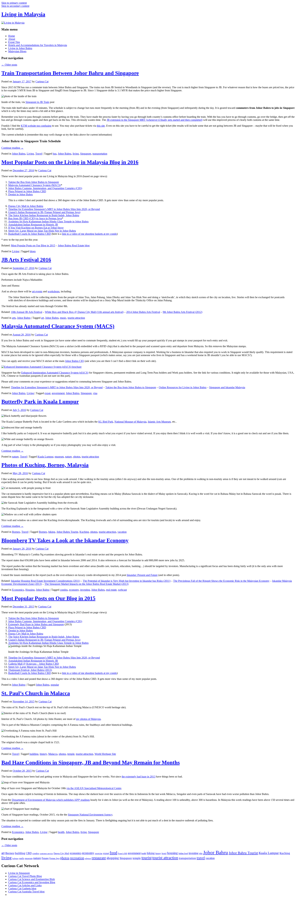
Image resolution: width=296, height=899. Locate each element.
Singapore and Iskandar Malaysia (227, 387)
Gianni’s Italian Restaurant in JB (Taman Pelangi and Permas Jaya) (44, 212)
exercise (98, 853)
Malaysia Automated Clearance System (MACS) (34, 185)
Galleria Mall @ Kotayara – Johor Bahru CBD (33, 663)
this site (101, 125)
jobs (200, 853)
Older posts (9, 64)
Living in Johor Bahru (20, 48)
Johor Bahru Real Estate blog (74, 245)
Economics (18, 589)
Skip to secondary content (15, 5)
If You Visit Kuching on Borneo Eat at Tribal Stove (36, 227)
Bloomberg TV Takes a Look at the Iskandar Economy (64, 540)
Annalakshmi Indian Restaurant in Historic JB (33, 224)
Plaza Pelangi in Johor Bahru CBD (27, 191)
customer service (46, 853)
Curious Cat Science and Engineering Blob (31, 879)
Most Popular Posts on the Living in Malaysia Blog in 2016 (69, 162)
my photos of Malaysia (88, 719)
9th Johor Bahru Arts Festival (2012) (182, 312)
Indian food (183, 853)
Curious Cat (41, 81)
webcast (122, 589)
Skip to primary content (14, 2)
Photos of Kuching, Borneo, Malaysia (45, 465)
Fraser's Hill (122, 853)
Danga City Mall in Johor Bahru (25, 206)
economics (75, 853)
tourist (146, 858)
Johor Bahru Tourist (67, 531)
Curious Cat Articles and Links (25, 885)
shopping (113, 858)
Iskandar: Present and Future (142, 575)
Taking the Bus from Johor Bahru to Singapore (33, 182)
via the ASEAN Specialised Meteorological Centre (93, 788)
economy (74, 589)
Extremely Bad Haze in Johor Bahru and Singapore (36, 624)
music (63, 317)
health (61, 832)
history (43, 753)
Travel (38, 153)
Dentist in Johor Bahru (20, 194)
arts (14, 317)
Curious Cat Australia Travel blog (26, 891)
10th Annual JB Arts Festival (26, 312)
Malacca (52, 753)
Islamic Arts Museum (159, 421)
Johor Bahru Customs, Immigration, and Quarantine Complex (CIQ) (45, 188)
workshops (53, 291)
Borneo (16, 531)
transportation (99, 153)
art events (37, 291)
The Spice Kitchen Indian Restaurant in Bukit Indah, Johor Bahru (43, 215)
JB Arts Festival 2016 (26, 260)
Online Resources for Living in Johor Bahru (182, 387)
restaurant (99, 858)
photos (76, 456)
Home (11, 35)
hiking (51, 531)
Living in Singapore (19, 873)
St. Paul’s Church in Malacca (35, 693)
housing (172, 853)
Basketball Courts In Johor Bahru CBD (29, 233)
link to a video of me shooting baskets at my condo (89, 233)
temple (71, 753)
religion (88, 858)
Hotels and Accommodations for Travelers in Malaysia (37, 45)
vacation (122, 531)
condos (64, 589)
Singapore (85, 153)
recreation (77, 858)
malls (21, 858)
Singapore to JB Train (37, 102)
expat (47, 393)
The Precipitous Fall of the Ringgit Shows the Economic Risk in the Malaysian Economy (221, 580)
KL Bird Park (105, 421)
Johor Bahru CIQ (74, 361)
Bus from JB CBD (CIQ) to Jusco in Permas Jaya (35, 218)
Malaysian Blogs (17, 51)
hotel (164, 853)
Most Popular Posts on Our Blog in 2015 (33, 245)
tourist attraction (76, 317)
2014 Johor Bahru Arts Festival (143, 312)
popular (55, 684)
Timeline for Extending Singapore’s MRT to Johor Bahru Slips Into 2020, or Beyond (54, 209)
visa (95, 393)
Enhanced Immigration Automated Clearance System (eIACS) (54, 372)
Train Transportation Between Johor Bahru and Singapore (70, 73)
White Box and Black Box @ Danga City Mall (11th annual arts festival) (84, 312)
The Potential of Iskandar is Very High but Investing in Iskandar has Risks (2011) (126, 580)
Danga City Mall (61, 853)
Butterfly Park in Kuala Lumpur (40, 401)
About (11, 39)
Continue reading (12, 147)
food (113, 853)
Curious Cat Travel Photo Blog (25, 876)
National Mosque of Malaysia (130, 421)
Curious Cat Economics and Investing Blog (31, 882)
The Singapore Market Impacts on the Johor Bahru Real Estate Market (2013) (86, 583)
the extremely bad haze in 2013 (138, 776)
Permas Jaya (54, 858)
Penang (45, 858)
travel (201, 858)
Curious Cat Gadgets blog (22, 888)
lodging (15, 858)
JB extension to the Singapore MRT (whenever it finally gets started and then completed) (154, 119)
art (42, 317)
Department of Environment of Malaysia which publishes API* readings (51, 799)
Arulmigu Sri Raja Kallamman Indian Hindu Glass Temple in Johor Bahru (48, 221)
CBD (29, 853)
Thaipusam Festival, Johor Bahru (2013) (30, 670)
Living (30, 153)
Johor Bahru (18, 153)
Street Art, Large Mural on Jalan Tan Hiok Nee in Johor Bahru (42, 230)
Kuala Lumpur (45, 456)
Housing (30, 589)
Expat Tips (14, 42)
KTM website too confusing (36, 125)
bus (55, 153)
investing (85, 589)
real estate (111, 589)
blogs (33, 251)
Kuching (84, 531)
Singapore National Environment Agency (90, 814)
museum (59, 456)
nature (15, 456)
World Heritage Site (105, 753)
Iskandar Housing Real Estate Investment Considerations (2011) (45, 580)
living (76, 153)
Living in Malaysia (23, 14)
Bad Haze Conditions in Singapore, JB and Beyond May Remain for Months (90, 762)
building (33, 753)
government (58, 393)
